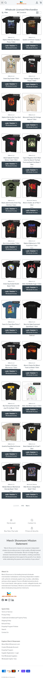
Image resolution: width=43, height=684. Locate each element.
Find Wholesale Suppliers (9, 656)
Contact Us (5, 632)
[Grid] (37, 12)
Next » (28, 506)
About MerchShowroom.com (11, 644)
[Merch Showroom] (21, 2)
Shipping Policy (6, 620)
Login (7, 45)
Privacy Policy (6, 615)
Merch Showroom (10, 677)
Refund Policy (6, 623)
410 (22, 506)
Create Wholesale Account (10, 647)
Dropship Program (7, 650)
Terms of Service (7, 612)
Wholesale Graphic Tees (9, 659)
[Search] (6, 2)
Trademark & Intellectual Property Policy (14, 618)
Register (12, 45)
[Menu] (2, 2)
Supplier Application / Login (10, 653)
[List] (40, 12)
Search (4, 629)
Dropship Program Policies (10, 626)
